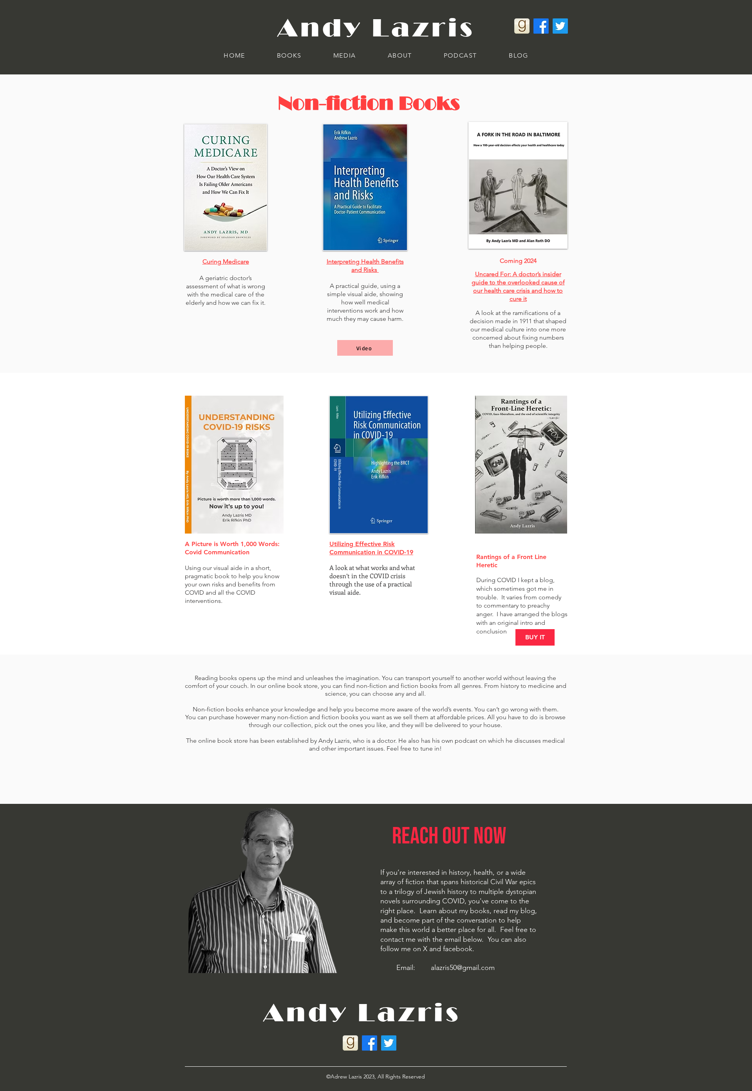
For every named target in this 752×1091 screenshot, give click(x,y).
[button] (289, 56)
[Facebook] (541, 26)
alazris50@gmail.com (463, 967)
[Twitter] (560, 26)
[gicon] (522, 26)
